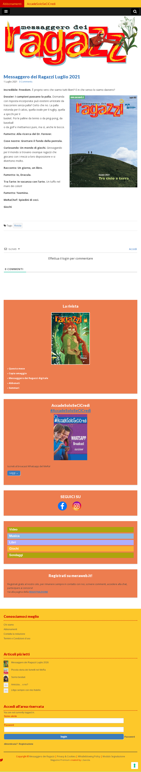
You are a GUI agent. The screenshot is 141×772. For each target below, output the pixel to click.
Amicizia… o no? (19, 684)
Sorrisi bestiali (18, 677)
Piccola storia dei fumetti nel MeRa (28, 670)
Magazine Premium (60, 760)
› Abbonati (13, 383)
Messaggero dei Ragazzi (42, 756)
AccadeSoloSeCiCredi (41, 4)
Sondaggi (16, 555)
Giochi (14, 548)
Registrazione (26, 744)
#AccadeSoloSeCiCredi (70, 410)
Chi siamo (9, 624)
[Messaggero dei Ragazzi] (70, 43)
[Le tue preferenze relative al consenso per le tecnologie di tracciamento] (134, 765)
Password (9, 725)
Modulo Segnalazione (114, 756)
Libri (12, 542)
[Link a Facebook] (62, 509)
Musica (14, 536)
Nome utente (10, 716)
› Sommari (13, 387)
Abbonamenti (12, 4)
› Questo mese (16, 368)
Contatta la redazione (14, 634)
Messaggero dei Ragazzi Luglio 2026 (30, 662)
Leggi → (14, 473)
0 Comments (25, 81)
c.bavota (86, 760)
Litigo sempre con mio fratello (26, 690)
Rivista (17, 225)
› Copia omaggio (17, 373)
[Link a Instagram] (76, 509)
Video (13, 529)
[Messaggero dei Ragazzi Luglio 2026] (70, 363)
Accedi (132, 249)
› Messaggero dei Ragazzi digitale (27, 378)
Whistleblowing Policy (89, 756)
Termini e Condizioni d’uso (17, 638)
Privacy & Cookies (66, 756)
